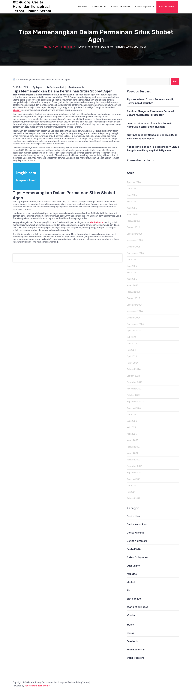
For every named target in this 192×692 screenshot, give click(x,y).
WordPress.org (135, 657)
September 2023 (135, 401)
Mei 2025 (131, 272)
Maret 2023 (132, 440)
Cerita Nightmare (144, 6)
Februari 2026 (134, 221)
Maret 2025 (132, 285)
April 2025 (132, 279)
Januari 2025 (133, 298)
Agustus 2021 (133, 479)
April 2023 (132, 434)
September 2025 (135, 253)
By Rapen (37, 87)
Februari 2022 (134, 459)
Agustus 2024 (134, 330)
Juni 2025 (132, 266)
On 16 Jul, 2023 (20, 87)
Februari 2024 (134, 369)
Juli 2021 (131, 485)
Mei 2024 (131, 350)
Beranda (82, 6)
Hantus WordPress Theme (37, 685)
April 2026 (132, 208)
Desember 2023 (134, 382)
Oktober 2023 (133, 395)
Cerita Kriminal (167, 6)
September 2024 (135, 324)
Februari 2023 (134, 447)
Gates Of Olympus (137, 557)
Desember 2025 (134, 234)
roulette (132, 574)
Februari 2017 (133, 498)
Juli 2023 (131, 414)
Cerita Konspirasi (120, 6)
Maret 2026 (132, 214)
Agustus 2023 (134, 408)
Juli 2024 (131, 337)
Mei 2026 (131, 201)
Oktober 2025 (133, 247)
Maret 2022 (132, 453)
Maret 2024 (132, 363)
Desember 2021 (134, 466)
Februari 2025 (134, 292)
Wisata (131, 615)
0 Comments (77, 87)
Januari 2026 (133, 227)
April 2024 (132, 356)
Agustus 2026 (134, 182)
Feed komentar (136, 649)
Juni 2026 (132, 195)
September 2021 (135, 472)
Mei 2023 (131, 427)
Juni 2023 (132, 421)
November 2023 (135, 388)
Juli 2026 (131, 188)
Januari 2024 (133, 376)
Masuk (130, 633)
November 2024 (135, 311)
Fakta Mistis (134, 549)
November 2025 (135, 240)
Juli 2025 (131, 259)
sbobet (131, 582)
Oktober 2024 (133, 318)
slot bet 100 (134, 598)
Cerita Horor (99, 6)
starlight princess (137, 607)
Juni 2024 (132, 343)
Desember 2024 (134, 305)
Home (47, 46)
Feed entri (133, 641)
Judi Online (133, 565)
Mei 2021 (131, 492)
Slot (129, 590)
